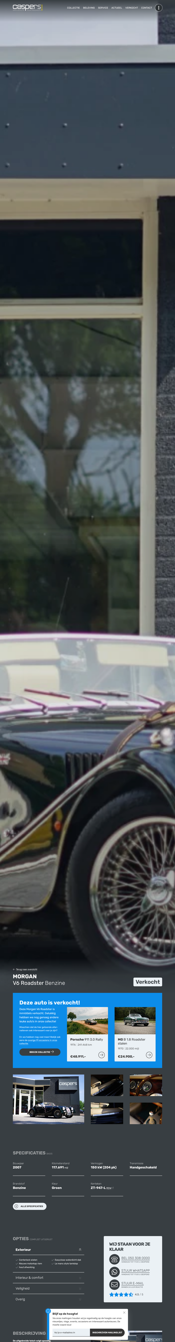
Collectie (73, 7)
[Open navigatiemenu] (158, 7)
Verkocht (131, 7)
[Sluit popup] (124, 1312)
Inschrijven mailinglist (107, 1332)
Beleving (89, 7)
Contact (146, 7)
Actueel (116, 7)
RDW (108, 1188)
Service (103, 7)
